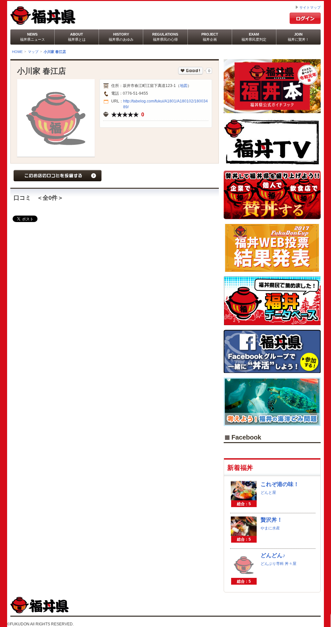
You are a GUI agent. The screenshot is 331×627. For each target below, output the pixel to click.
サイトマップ (310, 7)
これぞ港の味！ (280, 484)
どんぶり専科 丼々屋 (278, 563)
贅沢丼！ (272, 520)
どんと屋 (268, 492)
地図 (183, 85)
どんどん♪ (273, 555)
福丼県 (61, 15)
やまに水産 (270, 528)
